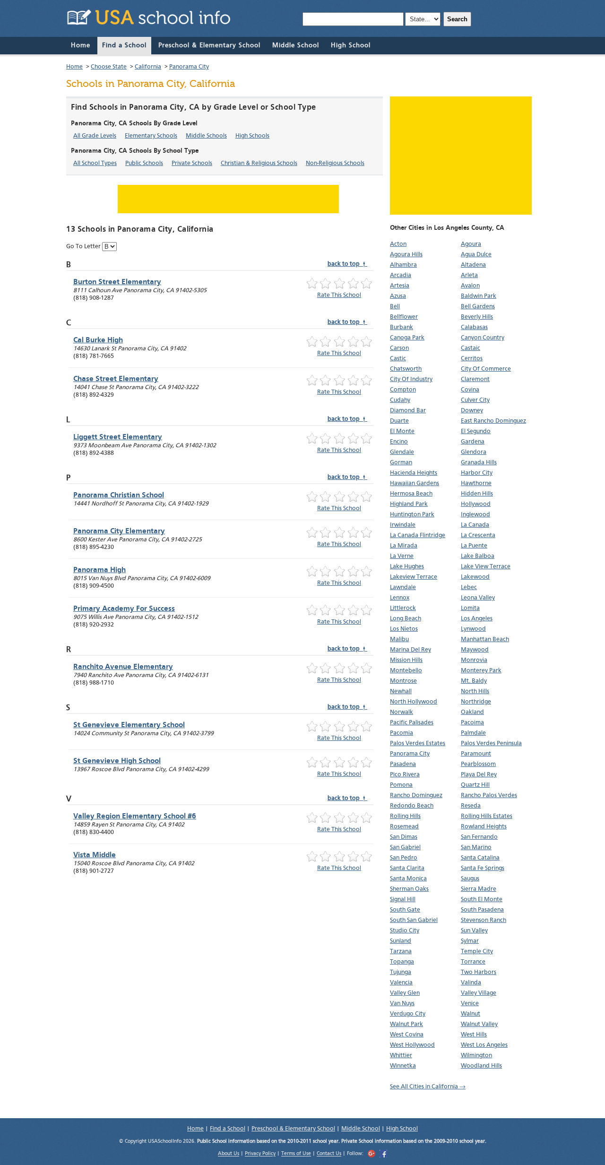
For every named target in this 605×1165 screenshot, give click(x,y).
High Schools (252, 136)
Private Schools (192, 163)
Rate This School (339, 295)
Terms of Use (296, 1154)
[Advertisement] (461, 155)
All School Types (95, 163)
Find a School (124, 45)
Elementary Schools (151, 136)
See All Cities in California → (428, 1087)
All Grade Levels (94, 136)
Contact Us (329, 1154)
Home (80, 45)
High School (351, 45)
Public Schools (144, 163)
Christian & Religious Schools (259, 163)
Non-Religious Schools (335, 163)
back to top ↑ (347, 264)
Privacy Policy (260, 1154)
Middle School (295, 45)
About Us (228, 1154)
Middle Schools (206, 136)
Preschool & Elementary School (209, 45)
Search (457, 19)
